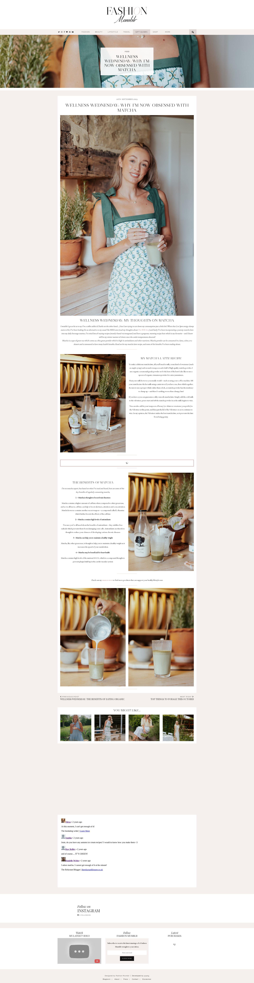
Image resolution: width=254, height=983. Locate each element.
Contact (135, 979)
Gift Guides (142, 32)
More (167, 32)
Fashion (86, 32)
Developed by (140, 976)
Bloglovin (106, 979)
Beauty (99, 32)
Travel (126, 32)
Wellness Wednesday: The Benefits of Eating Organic (92, 698)
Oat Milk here (143, 330)
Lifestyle (113, 32)
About (116, 979)
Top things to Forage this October (172, 698)
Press (125, 979)
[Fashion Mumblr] (126, 15)
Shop (155, 32)
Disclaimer (146, 979)
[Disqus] (127, 776)
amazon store (107, 580)
